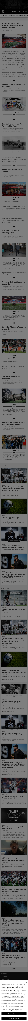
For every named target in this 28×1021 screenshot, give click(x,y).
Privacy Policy (12, 990)
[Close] (26, 982)
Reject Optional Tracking (14, 1013)
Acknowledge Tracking (14, 1018)
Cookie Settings (15, 1010)
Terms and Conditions (12, 987)
